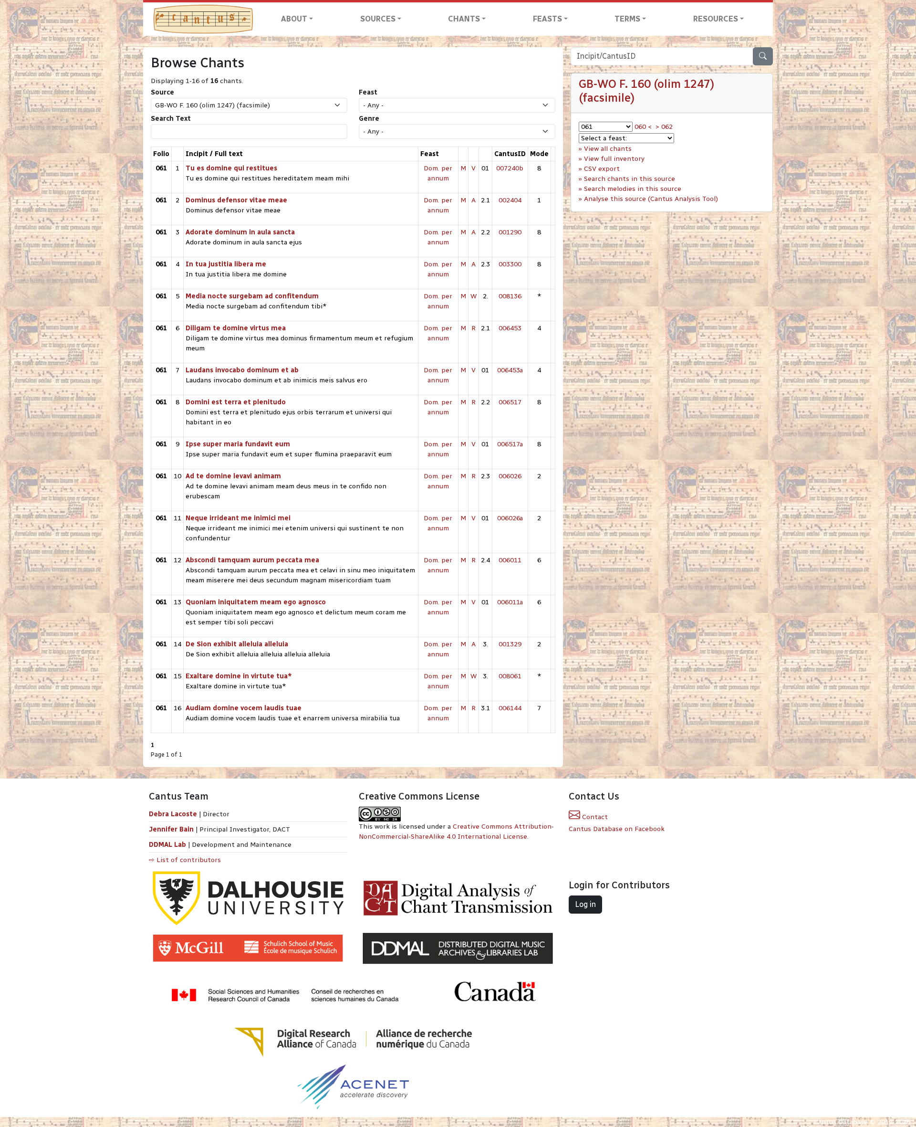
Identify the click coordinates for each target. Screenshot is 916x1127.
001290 (510, 232)
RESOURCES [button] (715, 18)
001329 (510, 644)
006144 (510, 708)
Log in (585, 904)
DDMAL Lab (167, 845)
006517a (510, 444)
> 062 (664, 127)
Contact (594, 817)
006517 (510, 402)
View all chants (608, 149)
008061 (510, 676)
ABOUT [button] (294, 18)
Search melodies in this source (632, 189)
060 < (643, 127)
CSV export (602, 169)
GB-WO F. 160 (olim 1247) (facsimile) (646, 91)
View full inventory (614, 159)
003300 (510, 264)
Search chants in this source (629, 179)
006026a (510, 518)
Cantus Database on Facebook (617, 829)
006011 (510, 560)
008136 (510, 296)
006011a (510, 602)
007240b (509, 168)
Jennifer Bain (172, 829)
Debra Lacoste (173, 814)
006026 (510, 476)
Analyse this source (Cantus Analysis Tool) (651, 199)
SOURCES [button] (378, 18)
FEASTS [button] (547, 18)
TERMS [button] (627, 18)
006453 (510, 328)
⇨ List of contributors (185, 860)
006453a (510, 370)
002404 (510, 200)
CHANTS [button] (464, 18)
